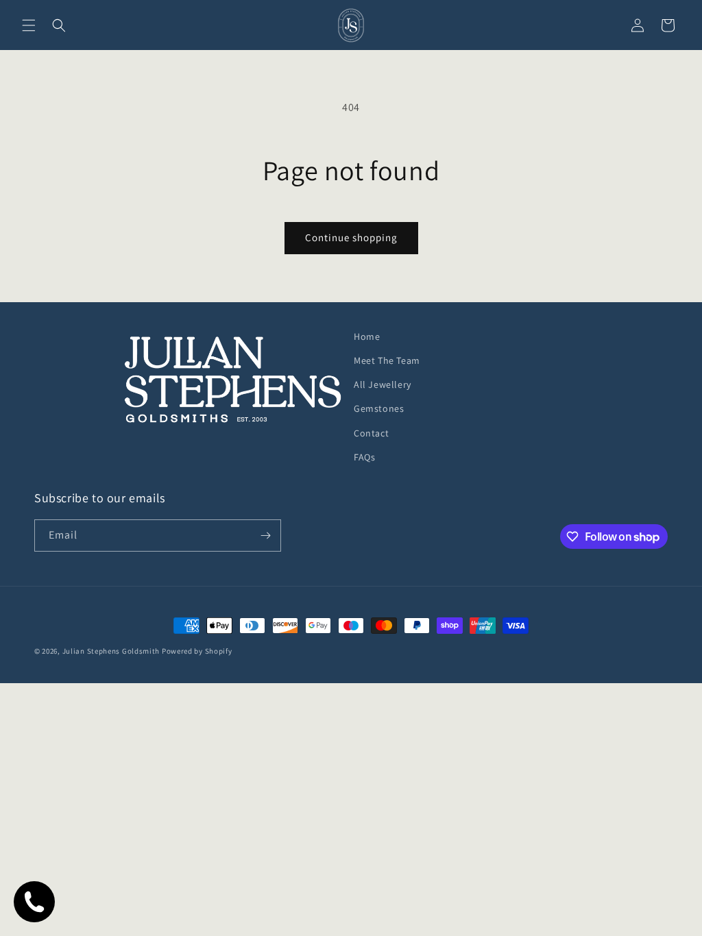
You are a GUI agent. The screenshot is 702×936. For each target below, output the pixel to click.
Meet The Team (387, 360)
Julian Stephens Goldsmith (111, 651)
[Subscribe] (265, 535)
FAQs (364, 457)
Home (367, 336)
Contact (371, 433)
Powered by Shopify (197, 651)
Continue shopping (351, 237)
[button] (29, 25)
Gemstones (379, 408)
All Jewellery (382, 384)
